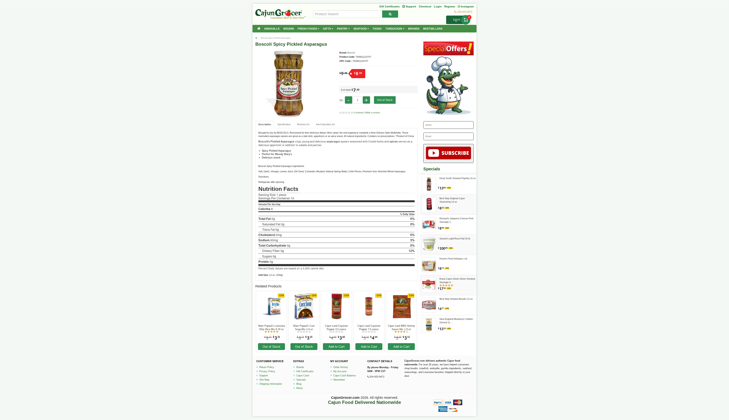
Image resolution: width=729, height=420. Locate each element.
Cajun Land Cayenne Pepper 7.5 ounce (368, 327)
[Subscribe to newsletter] (448, 153)
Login (438, 6)
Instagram (467, 6)
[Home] (258, 28)
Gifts (327, 28)
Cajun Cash (302, 375)
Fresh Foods (308, 28)
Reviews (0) (303, 124)
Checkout (425, 6)
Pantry (342, 28)
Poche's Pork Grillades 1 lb (453, 258)
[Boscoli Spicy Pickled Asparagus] (288, 115)
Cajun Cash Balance (344, 375)
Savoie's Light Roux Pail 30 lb (454, 238)
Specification (284, 124)
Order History (340, 367)
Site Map (264, 379)
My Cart (465, 19)
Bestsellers (432, 28)
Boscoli (351, 52)
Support (263, 375)
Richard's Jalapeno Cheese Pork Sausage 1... (456, 220)
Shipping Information (270, 383)
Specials (301, 379)
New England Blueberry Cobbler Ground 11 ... (456, 321)
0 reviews (359, 112)
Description (264, 124)
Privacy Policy (267, 371)
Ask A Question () (325, 124)
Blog (298, 383)
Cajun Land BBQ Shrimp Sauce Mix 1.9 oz (401, 327)
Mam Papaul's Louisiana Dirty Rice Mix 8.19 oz (271, 327)
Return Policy (266, 367)
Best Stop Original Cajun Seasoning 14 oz (452, 200)
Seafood (360, 28)
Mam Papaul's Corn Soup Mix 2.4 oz (304, 327)
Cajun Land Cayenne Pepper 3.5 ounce (336, 327)
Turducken (394, 28)
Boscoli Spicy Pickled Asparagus (276, 38)
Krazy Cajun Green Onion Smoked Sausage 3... (457, 281)
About (299, 388)
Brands (413, 28)
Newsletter (339, 379)
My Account (339, 371)
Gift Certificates (389, 6)
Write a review (372, 112)
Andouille (272, 28)
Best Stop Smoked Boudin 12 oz (456, 299)
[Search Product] (390, 14)
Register (449, 6)
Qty (341, 100)
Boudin (288, 28)
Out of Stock (385, 99)
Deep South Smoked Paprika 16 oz (457, 178)
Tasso (377, 28)
